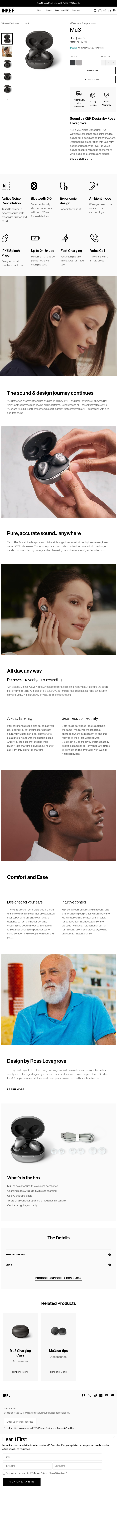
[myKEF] (114, 10)
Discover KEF (62, 10)
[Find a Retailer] (104, 10)
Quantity (105, 56)
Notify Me (93, 70)
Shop (39, 10)
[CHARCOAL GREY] (73, 62)
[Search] (95, 10)
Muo (20, 409)
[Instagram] (95, 1395)
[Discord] (112, 1395)
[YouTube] (106, 1395)
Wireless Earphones (10, 24)
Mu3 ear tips (58, 1351)
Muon (10, 409)
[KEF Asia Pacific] (7, 11)
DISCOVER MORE (81, 159)
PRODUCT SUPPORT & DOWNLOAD (58, 1278)
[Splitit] (106, 48)
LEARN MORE (16, 1089)
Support (76, 10)
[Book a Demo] (99, 10)
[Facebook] (83, 1395)
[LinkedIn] (100, 1395)
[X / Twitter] (89, 1395)
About (49, 10)
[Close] (83, 10)
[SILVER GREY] (79, 62)
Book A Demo (92, 79)
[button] (7, 99)
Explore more (20, 1372)
